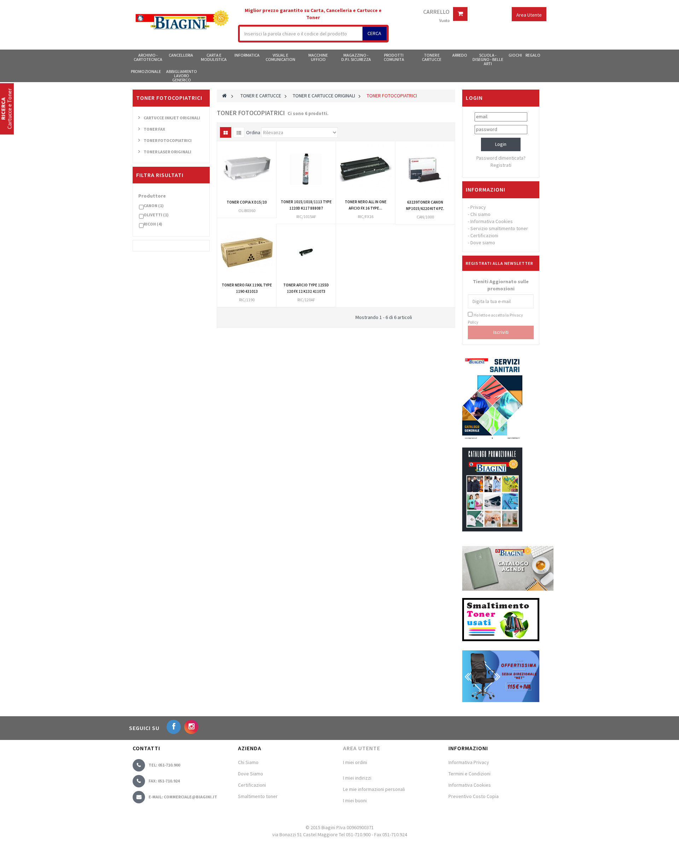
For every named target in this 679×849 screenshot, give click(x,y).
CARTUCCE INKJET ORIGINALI (172, 117)
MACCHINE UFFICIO (318, 57)
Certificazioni (484, 235)
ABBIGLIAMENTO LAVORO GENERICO (181, 75)
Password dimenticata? (501, 158)
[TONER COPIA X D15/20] (247, 169)
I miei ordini (355, 762)
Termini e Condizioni (469, 773)
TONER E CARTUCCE (431, 57)
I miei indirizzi (357, 778)
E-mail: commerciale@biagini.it (183, 796)
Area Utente (361, 748)
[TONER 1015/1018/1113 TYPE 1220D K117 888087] (306, 169)
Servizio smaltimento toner (499, 228)
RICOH (153, 224)
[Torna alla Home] (224, 95)
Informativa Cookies (491, 221)
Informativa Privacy (468, 762)
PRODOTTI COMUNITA (394, 57)
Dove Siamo (250, 773)
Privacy (478, 207)
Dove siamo (482, 242)
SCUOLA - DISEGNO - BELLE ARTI (487, 59)
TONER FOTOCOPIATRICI (168, 140)
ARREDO (459, 55)
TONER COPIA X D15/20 (247, 202)
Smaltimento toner (258, 796)
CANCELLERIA (181, 55)
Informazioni (485, 189)
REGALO (533, 55)
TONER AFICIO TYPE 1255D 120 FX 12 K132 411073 (306, 288)
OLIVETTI (156, 214)
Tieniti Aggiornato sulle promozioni (501, 285)
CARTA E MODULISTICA (214, 57)
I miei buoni (355, 800)
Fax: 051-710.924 (164, 781)
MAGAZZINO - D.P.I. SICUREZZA (356, 57)
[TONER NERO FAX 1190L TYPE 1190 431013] (247, 252)
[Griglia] (225, 132)
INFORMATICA (247, 55)
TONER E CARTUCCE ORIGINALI (324, 95)
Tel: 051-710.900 (164, 765)
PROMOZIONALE (146, 71)
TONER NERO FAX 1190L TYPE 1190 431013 (247, 288)
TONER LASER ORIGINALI (167, 151)
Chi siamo (480, 214)
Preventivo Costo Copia (473, 796)
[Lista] (238, 132)
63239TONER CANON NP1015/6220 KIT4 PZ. (425, 205)
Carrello (436, 12)
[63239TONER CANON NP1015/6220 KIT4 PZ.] (425, 169)
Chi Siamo (248, 762)
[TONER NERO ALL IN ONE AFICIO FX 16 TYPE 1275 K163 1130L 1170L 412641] (365, 169)
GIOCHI (515, 55)
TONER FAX (154, 129)
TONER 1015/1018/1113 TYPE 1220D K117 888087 (306, 205)
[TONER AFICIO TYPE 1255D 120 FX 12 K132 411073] (306, 252)
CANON (154, 205)
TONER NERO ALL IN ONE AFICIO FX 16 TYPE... (366, 205)
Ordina (253, 132)
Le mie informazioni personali (374, 789)
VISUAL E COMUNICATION (280, 57)
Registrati (501, 165)
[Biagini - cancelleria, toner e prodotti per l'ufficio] (182, 20)
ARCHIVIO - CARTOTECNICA (148, 57)
